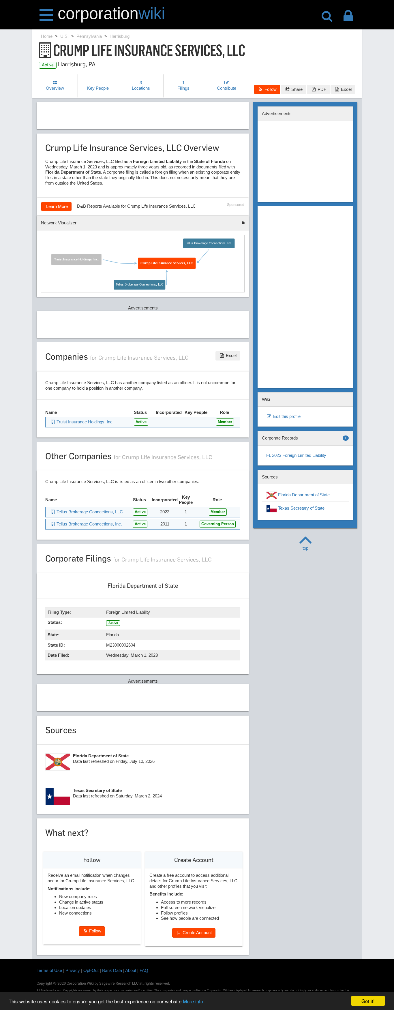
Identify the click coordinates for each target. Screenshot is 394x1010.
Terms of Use (49, 970)
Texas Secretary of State (300, 508)
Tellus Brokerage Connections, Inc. (208, 243)
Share (296, 89)
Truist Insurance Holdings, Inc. (76, 259)
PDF (321, 89)
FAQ (144, 970)
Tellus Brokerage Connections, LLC (139, 284)
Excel (346, 89)
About (130, 970)
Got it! (368, 1001)
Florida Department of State (303, 494)
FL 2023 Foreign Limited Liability (296, 455)
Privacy (72, 970)
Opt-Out (91, 970)
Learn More (56, 206)
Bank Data (112, 970)
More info (193, 1001)
